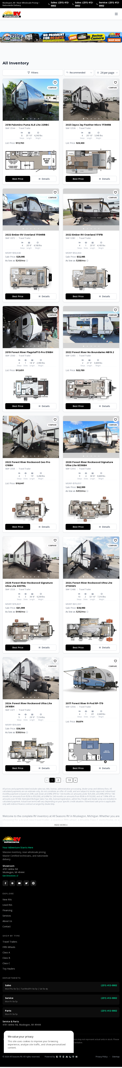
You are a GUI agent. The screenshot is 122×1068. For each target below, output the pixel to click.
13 (69, 780)
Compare (52, 88)
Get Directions (9, 876)
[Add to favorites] (55, 82)
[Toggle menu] (116, 14)
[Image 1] (23, 119)
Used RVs (7, 904)
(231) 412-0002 (109, 985)
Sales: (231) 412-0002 (60, 4)
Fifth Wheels (9, 947)
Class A (6, 952)
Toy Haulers (9, 968)
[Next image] (56, 100)
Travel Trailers (10, 941)
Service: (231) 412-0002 (109, 4)
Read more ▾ (61, 825)
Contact (7, 926)
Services (7, 915)
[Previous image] (5, 100)
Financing (7, 910)
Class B (6, 957)
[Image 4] (35, 119)
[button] (30, 161)
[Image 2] (27, 119)
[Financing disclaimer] (27, 260)
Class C (6, 963)
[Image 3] (31, 119)
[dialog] (39, 1047)
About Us (7, 921)
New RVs (7, 899)
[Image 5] (38, 119)
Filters (34, 72)
